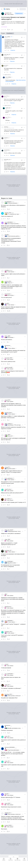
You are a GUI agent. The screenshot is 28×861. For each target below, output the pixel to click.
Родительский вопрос (13, 750)
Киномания (10, 337)
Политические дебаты (13, 236)
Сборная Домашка (12, 203)
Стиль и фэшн (10, 14)
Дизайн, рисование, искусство (14, 728)
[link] (13, 205)
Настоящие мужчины (13, 223)
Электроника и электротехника (14, 695)
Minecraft (10, 436)
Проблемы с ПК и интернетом (14, 425)
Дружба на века (11, 468)
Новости (10, 282)
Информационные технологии (14, 531)
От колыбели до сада (13, 214)
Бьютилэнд (11, 295)
